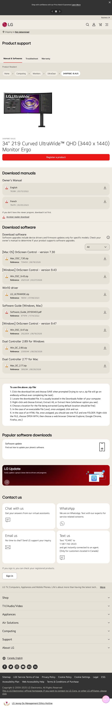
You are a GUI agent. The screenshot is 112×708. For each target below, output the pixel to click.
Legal (95, 677)
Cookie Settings (82, 677)
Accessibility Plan (10, 681)
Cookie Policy (64, 677)
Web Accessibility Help (33, 681)
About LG (8, 647)
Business (104, 18)
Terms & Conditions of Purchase (63, 681)
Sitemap (6, 677)
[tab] (13, 59)
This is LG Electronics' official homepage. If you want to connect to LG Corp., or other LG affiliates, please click (54, 692)
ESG (103, 677)
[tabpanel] (56, 274)
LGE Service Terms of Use (26, 677)
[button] (87, 25)
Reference (14, 262)
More (102, 587)
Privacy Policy (48, 677)
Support (7, 639)
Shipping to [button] (17, 32)
